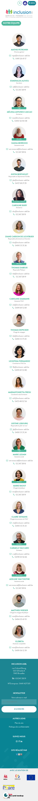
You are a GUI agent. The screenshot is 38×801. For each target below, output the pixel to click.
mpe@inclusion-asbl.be (21, 56)
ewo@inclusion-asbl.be (21, 648)
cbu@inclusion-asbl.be (21, 212)
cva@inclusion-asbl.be (20, 554)
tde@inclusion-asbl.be (21, 336)
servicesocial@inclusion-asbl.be (21, 149)
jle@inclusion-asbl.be (21, 430)
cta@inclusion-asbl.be (21, 523)
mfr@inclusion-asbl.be (21, 398)
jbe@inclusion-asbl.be (21, 180)
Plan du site (19, 723)
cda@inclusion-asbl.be (21, 305)
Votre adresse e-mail (19, 698)
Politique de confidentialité (19, 727)
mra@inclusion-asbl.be (21, 492)
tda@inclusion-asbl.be (20, 274)
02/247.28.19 (20, 679)
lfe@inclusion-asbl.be (21, 367)
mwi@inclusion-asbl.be (21, 616)
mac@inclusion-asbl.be (21, 118)
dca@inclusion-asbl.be (21, 243)
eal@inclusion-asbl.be (21, 87)
